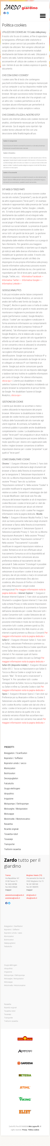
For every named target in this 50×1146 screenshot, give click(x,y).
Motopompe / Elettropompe (16, 803)
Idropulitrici (9, 793)
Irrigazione (8, 798)
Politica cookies (33, 1130)
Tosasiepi (8, 839)
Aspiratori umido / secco (15, 763)
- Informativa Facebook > (32, 276)
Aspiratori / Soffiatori (13, 758)
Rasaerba (8, 824)
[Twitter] (8, 14)
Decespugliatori (11, 778)
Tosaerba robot (11, 834)
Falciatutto (9, 783)
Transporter (9, 844)
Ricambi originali (11, 829)
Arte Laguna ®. (34, 1126)
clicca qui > (7, 380)
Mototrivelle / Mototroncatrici (17, 819)
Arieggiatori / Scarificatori (15, 753)
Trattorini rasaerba (12, 849)
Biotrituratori (9, 773)
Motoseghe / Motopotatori (16, 808)
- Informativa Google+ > (31, 280)
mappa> (8, 890)
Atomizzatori (9, 768)
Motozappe (9, 814)
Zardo (20, 7)
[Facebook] (4, 14)
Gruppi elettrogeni (12, 788)
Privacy (24, 1130)
